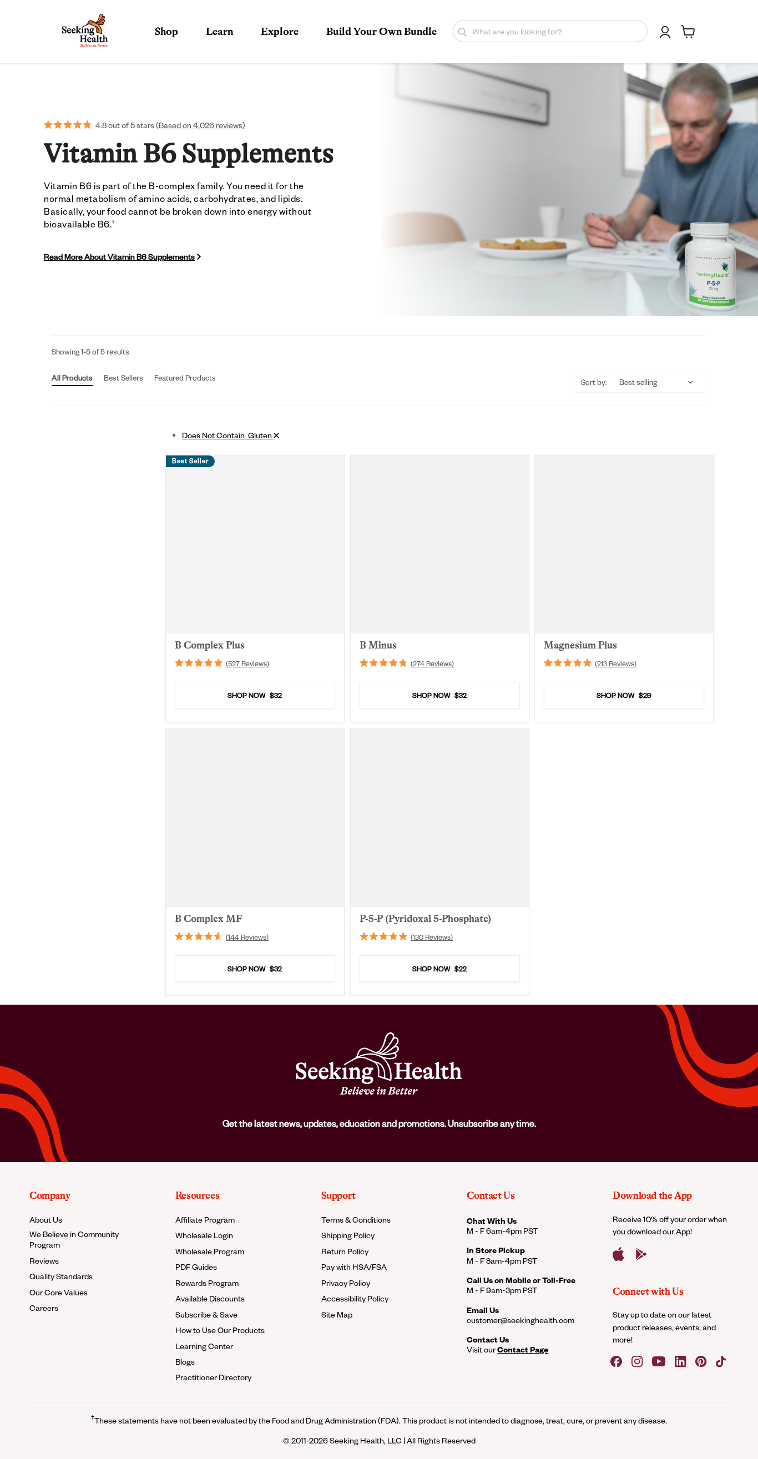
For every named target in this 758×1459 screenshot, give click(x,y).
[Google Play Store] (641, 1254)
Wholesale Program (209, 1251)
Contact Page (522, 1349)
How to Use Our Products (220, 1330)
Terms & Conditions (356, 1219)
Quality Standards (61, 1276)
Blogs (185, 1361)
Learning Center (204, 1346)
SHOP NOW (255, 695)
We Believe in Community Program (74, 1239)
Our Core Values (58, 1292)
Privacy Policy (345, 1283)
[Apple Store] (618, 1254)
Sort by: (594, 382)
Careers (43, 1308)
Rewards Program (207, 1283)
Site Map (336, 1314)
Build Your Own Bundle (381, 32)
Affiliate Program (205, 1219)
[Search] (460, 31)
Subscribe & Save (206, 1314)
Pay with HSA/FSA (354, 1267)
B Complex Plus (210, 645)
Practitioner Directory (213, 1377)
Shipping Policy (348, 1235)
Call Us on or (521, 1280)
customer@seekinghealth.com (520, 1320)
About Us (45, 1219)
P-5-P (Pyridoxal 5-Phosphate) (425, 918)
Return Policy (344, 1251)
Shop (166, 32)
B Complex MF (208, 918)
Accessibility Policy (354, 1298)
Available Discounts (210, 1298)
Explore (280, 32)
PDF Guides (196, 1267)
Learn (219, 32)
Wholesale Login (204, 1235)
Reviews (44, 1260)
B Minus (378, 645)
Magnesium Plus (580, 645)
